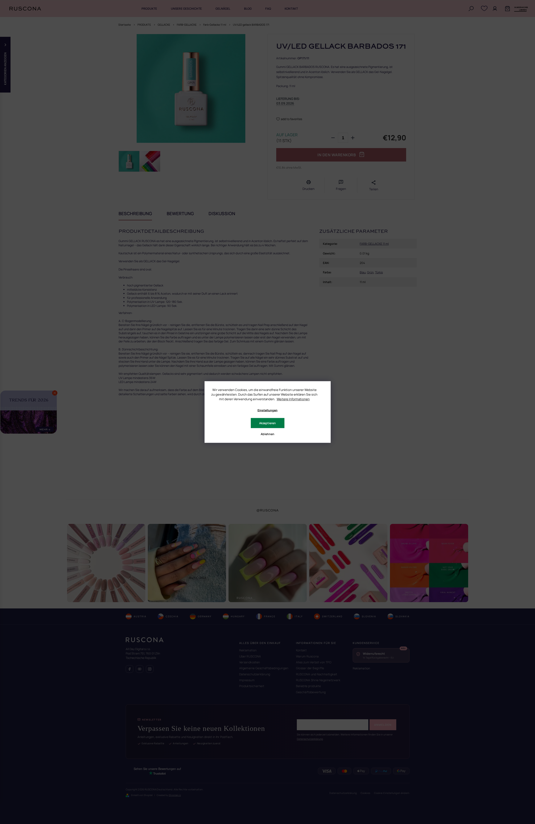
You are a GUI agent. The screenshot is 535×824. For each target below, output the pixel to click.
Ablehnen (267, 434)
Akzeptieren (267, 423)
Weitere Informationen (293, 399)
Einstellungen (267, 410)
